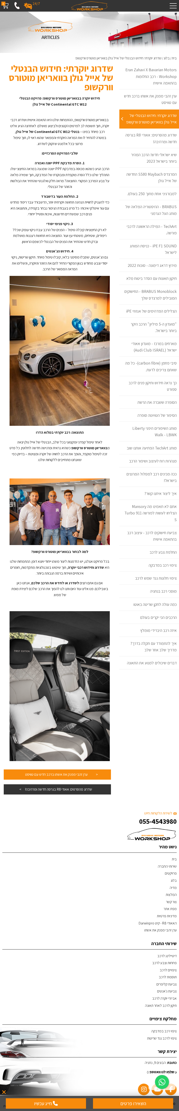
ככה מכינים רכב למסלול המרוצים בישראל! (151, 477)
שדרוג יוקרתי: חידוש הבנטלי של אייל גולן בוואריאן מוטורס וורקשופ (151, 119)
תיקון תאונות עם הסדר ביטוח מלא (151, 278)
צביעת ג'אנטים (167, 991)
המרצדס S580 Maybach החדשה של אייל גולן (151, 177)
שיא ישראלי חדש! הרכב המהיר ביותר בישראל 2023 (154, 158)
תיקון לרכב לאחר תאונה (161, 1005)
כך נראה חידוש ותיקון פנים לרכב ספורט (153, 386)
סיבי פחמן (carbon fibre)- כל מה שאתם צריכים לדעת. (151, 366)
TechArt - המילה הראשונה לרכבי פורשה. (152, 230)
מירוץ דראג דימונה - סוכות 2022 (152, 265)
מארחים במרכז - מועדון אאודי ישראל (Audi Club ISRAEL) (154, 347)
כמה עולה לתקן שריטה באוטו (155, 604)
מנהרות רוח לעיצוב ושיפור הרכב (153, 461)
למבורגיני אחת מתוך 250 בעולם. (152, 193)
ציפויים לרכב (168, 970)
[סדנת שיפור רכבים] (89, 5)
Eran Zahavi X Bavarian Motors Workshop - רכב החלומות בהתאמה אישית (151, 76)
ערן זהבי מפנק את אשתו (160, 930)
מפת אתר (170, 908)
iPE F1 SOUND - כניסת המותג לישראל (153, 249)
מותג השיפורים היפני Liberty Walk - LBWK (154, 431)
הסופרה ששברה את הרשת (157, 402)
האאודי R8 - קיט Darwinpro (158, 923)
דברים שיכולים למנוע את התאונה (152, 662)
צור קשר (171, 901)
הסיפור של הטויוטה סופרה (157, 415)
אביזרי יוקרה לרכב (164, 998)
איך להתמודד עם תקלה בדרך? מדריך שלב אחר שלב (154, 646)
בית (174, 859)
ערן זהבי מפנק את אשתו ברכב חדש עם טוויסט (150, 99)
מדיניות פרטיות (167, 916)
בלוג (174, 880)
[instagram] (144, 1089)
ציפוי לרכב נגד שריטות (162, 1038)
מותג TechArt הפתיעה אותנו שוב (152, 448)
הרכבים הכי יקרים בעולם (158, 617)
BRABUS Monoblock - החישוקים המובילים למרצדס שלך (150, 294)
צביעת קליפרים (166, 984)
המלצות (171, 894)
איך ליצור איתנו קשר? (161, 493)
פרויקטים (171, 873)
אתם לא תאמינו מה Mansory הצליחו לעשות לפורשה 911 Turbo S (150, 513)
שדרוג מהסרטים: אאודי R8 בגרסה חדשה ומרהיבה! (151, 138)
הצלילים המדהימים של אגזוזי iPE (151, 311)
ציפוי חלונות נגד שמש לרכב (156, 578)
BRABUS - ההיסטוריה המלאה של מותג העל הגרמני (151, 210)
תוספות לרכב (168, 977)
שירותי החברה (167, 866)
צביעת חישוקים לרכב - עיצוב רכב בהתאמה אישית (152, 536)
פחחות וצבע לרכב (164, 962)
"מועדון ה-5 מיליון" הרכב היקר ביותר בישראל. (154, 327)
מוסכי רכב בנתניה (163, 591)
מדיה (173, 887)
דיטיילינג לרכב (167, 955)
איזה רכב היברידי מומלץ (158, 630)
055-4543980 (158, 821)
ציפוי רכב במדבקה (163, 565)
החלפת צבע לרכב (163, 552)
